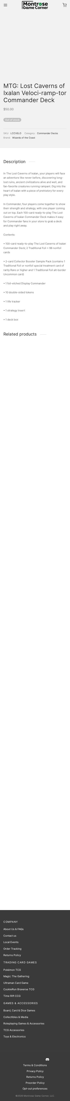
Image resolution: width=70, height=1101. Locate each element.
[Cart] (65, 5)
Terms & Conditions (35, 1065)
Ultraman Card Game (15, 982)
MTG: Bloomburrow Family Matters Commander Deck (48, 884)
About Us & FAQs (13, 929)
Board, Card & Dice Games (19, 1010)
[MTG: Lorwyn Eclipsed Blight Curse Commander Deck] (18, 471)
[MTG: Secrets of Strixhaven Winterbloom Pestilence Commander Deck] (51, 471)
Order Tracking (12, 948)
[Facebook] (22, 1059)
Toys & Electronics (14, 1036)
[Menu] (5, 5)
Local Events (11, 942)
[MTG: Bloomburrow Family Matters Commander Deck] (51, 751)
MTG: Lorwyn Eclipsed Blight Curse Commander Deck (16, 605)
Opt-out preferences (35, 1088)
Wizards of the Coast (23, 137)
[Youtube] (38, 1059)
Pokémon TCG (12, 969)
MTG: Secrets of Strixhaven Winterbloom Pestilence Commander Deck (50, 607)
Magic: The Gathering (16, 976)
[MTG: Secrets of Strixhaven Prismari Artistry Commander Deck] (18, 751)
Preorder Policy (35, 1082)
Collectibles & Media (15, 1017)
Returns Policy (12, 955)
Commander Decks (47, 133)
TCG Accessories (13, 1030)
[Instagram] (30, 1059)
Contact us (9, 935)
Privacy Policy (35, 1071)
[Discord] (47, 1059)
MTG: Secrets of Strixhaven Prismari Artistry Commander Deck (15, 886)
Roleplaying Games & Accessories (23, 1023)
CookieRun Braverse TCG (18, 989)
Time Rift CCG (12, 995)
